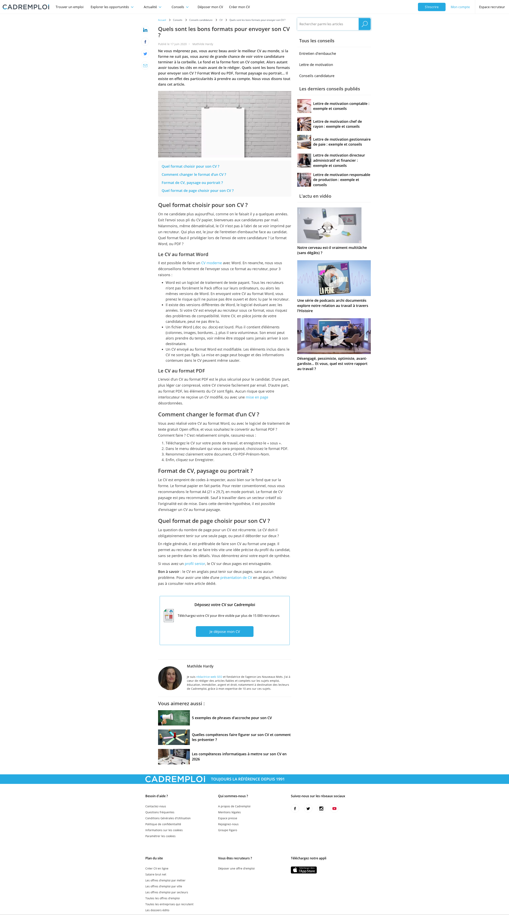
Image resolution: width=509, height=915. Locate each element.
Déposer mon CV (210, 7)
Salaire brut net (155, 874)
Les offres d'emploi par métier (165, 880)
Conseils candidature (316, 75)
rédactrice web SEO (209, 677)
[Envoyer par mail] (145, 66)
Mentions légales (229, 812)
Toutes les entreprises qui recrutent (169, 904)
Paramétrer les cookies (160, 836)
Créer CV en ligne (156, 868)
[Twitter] (145, 54)
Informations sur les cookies (164, 830)
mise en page (257, 397)
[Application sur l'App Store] (304, 870)
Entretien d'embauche (317, 53)
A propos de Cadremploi (234, 806)
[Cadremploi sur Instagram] (321, 808)
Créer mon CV (239, 7)
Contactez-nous (155, 806)
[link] (190, 166)
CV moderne (211, 262)
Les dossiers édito (157, 910)
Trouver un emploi (70, 7)
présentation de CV (236, 577)
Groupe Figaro (227, 830)
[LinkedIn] (145, 30)
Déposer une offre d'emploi (236, 868)
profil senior (195, 563)
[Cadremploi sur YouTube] (334, 808)
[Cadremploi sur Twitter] (308, 808)
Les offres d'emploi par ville (163, 886)
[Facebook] (145, 42)
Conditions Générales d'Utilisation (168, 818)
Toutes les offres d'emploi (162, 898)
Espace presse (227, 818)
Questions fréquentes (159, 812)
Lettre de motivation (316, 64)
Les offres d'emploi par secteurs (166, 892)
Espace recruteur (492, 7)
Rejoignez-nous (228, 824)
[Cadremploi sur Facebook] (295, 808)
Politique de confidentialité (163, 824)
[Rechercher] (365, 24)
